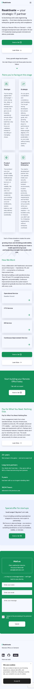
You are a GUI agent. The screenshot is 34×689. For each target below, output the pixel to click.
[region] (17, 674)
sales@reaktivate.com (17, 570)
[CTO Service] (17, 315)
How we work (6, 659)
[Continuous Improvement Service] (17, 345)
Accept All (17, 681)
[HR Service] (17, 330)
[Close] (31, 664)
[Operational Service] (17, 300)
